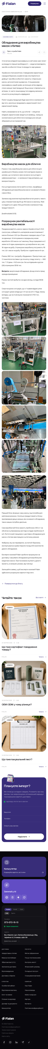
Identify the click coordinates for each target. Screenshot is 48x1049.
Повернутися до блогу (14, 583)
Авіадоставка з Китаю (9, 953)
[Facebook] (4, 1042)
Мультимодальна (8, 971)
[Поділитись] (39, 52)
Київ (7, 913)
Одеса (13, 913)
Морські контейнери (9, 958)
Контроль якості (30, 962)
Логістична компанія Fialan (12, 12)
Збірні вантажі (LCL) (9, 962)
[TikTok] (29, 1042)
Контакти (28, 1004)
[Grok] (24, 897)
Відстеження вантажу (9, 990)
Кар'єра (27, 999)
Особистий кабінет (8, 986)
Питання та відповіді (9, 999)
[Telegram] (23, 1042)
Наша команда (30, 990)
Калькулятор (6, 1008)
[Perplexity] (12, 897)
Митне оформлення (32, 953)
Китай (15, 909)
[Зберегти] (44, 52)
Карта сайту (6, 1036)
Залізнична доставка (9, 967)
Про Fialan (28, 986)
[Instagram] (10, 1042)
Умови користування (9, 1030)
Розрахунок (35, 3)
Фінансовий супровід (32, 967)
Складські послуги (31, 971)
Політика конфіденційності (34, 1008)
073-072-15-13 (11, 922)
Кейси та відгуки (30, 995)
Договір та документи (9, 1004)
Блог (26, 12)
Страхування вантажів (32, 976)
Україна (8, 909)
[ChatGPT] (6, 897)
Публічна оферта (8, 1033)
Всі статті (39, 597)
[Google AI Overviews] (18, 897)
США (21, 909)
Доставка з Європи (8, 976)
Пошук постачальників (33, 958)
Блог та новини (7, 995)
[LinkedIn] (16, 1042)
